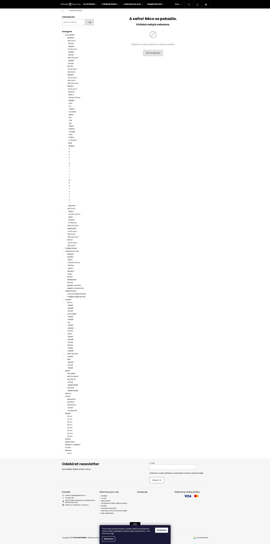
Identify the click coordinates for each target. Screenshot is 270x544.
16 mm (69, 422)
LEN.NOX (70, 345)
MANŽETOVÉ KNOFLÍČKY (75, 288)
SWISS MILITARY (72, 354)
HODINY (68, 396)
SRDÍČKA (71, 92)
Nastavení (108, 539)
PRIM (69, 359)
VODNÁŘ (72, 132)
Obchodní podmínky (108, 508)
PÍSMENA (71, 146)
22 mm (70, 430)
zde (112, 533)
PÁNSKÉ (70, 305)
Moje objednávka (107, 513)
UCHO (69, 453)
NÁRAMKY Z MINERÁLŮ (72, 445)
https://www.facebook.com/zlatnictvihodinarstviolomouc (80, 501)
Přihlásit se (156, 480)
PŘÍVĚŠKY (70, 257)
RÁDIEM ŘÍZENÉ (73, 385)
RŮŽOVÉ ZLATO (73, 58)
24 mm (70, 433)
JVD (68, 322)
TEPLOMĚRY (71, 374)
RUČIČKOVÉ (71, 379)
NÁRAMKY (70, 75)
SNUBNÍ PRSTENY (71, 291)
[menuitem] (90, 4)
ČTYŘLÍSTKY (72, 140)
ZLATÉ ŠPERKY (70, 35)
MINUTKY (68, 393)
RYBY (70, 103)
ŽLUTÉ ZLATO (72, 49)
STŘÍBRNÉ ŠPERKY (71, 248)
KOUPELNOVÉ (72, 411)
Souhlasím (161, 530)
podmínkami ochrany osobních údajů (188, 473)
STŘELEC (72, 109)
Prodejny (104, 496)
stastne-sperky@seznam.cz (75, 495)
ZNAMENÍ (71, 100)
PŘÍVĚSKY (70, 86)
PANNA (71, 126)
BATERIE (68, 439)
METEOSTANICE (72, 376)
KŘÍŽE (70, 143)
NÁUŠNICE (70, 38)
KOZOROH (72, 112)
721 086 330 (69, 498)
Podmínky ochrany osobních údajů (114, 511)
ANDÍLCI (71, 95)
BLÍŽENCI (72, 129)
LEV (70, 106)
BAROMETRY (71, 399)
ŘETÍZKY (70, 240)
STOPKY (68, 448)
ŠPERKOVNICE (70, 442)
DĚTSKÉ (71, 43)
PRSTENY (70, 66)
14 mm (69, 419)
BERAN (71, 115)
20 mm (70, 428)
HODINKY (68, 300)
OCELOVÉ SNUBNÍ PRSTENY (76, 294)
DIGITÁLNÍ (70, 388)
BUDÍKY (67, 371)
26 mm (70, 436)
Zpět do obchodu (153, 53)
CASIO (69, 334)
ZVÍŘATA (71, 137)
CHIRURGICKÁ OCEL (72, 251)
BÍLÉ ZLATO (72, 41)
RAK (70, 123)
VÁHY (71, 134)
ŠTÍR (70, 120)
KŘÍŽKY (70, 217)
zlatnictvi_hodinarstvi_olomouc (77, 505)
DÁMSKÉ (71, 46)
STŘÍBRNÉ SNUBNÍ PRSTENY (76, 297)
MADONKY (72, 206)
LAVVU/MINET (72, 314)
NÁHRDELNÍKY (72, 228)
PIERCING (68, 450)
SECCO (69, 302)
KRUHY (70, 274)
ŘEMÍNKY (68, 413)
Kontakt (104, 506)
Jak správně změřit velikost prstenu (114, 503)
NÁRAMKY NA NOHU (74, 285)
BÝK (70, 117)
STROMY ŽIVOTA (74, 98)
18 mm (69, 425)
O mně (103, 498)
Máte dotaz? (105, 501)
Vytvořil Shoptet (202, 538)
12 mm (69, 416)
